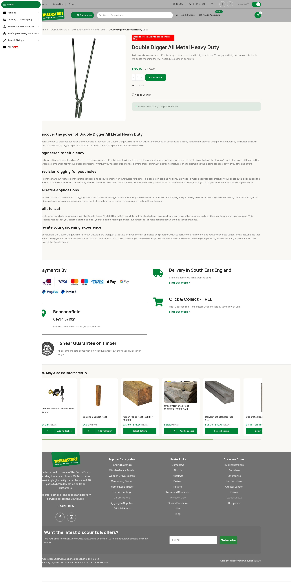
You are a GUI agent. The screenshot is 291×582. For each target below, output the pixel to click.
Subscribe (228, 540)
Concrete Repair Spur (258, 416)
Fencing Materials (122, 464)
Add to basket (155, 77)
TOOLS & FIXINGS (58, 29)
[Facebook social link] (222, 4)
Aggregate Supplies (121, 503)
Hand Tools (99, 29)
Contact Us (178, 464)
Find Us (178, 470)
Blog (178, 514)
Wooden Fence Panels (121, 470)
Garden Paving (122, 497)
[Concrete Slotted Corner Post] (221, 397)
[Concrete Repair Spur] (262, 397)
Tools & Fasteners (80, 29)
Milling (178, 508)
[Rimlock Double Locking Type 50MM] (58, 393)
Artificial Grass (122, 508)
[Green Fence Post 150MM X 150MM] (139, 397)
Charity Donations (178, 503)
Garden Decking (122, 492)
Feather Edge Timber (122, 486)
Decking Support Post (94, 416)
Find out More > (179, 282)
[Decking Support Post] (99, 397)
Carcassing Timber (122, 481)
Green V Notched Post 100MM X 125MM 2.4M (176, 407)
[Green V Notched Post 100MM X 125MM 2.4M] (180, 392)
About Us (178, 476)
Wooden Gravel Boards (122, 476)
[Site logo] (52, 15)
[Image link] (65, 459)
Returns (178, 486)
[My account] (212, 4)
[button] (58, 431)
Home (42, 29)
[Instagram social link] (230, 4)
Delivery (178, 481)
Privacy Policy (178, 497)
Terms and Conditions (178, 492)
